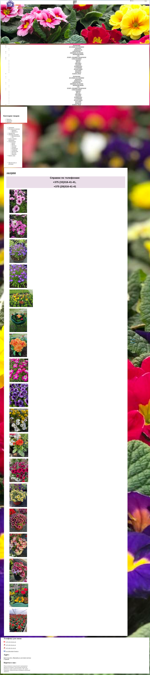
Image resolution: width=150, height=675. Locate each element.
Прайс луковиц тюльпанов (76, 57)
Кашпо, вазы (76, 73)
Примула (78, 72)
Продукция (11, 11)
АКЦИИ (9, 9)
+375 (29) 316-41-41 (10, 645)
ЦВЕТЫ (17, 5)
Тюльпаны (76, 45)
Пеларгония (78, 69)
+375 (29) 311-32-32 (10, 648)
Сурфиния (78, 68)
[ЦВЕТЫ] (10, 6)
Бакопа (78, 60)
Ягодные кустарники (76, 47)
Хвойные (8, 122)
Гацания (78, 65)
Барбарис (78, 48)
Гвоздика (78, 63)
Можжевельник (78, 54)
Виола (78, 62)
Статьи (9, 12)
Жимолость (78, 50)
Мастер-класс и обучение (12, 163)
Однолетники (76, 59)
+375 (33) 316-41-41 (11, 642)
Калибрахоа (78, 66)
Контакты (10, 14)
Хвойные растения (76, 53)
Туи (78, 56)
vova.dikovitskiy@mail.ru (12, 651)
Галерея (9, 8)
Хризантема (76, 51)
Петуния (78, 70)
